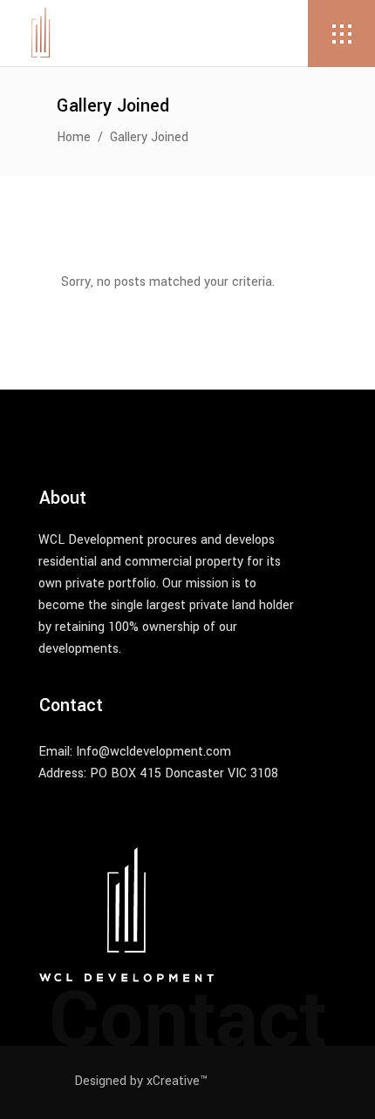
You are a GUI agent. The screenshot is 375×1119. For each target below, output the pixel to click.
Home (74, 137)
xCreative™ (177, 1081)
